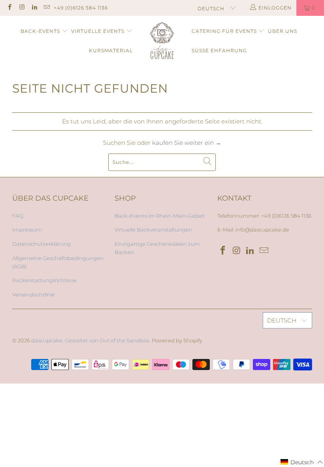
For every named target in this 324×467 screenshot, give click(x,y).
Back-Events (40, 31)
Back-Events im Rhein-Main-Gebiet (160, 216)
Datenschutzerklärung (41, 244)
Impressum (27, 229)
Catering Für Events (224, 31)
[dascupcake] (162, 41)
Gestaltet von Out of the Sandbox (107, 340)
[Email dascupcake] (46, 8)
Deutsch (212, 8)
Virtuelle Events (97, 31)
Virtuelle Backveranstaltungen (153, 229)
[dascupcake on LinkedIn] (34, 8)
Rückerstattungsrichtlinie (44, 280)
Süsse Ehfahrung (219, 50)
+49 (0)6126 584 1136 (81, 8)
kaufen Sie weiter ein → (186, 142)
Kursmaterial (111, 50)
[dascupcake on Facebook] (9, 8)
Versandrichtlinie (33, 294)
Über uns (282, 31)
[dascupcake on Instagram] (21, 8)
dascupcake (46, 340)
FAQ (17, 216)
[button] (302, 462)
